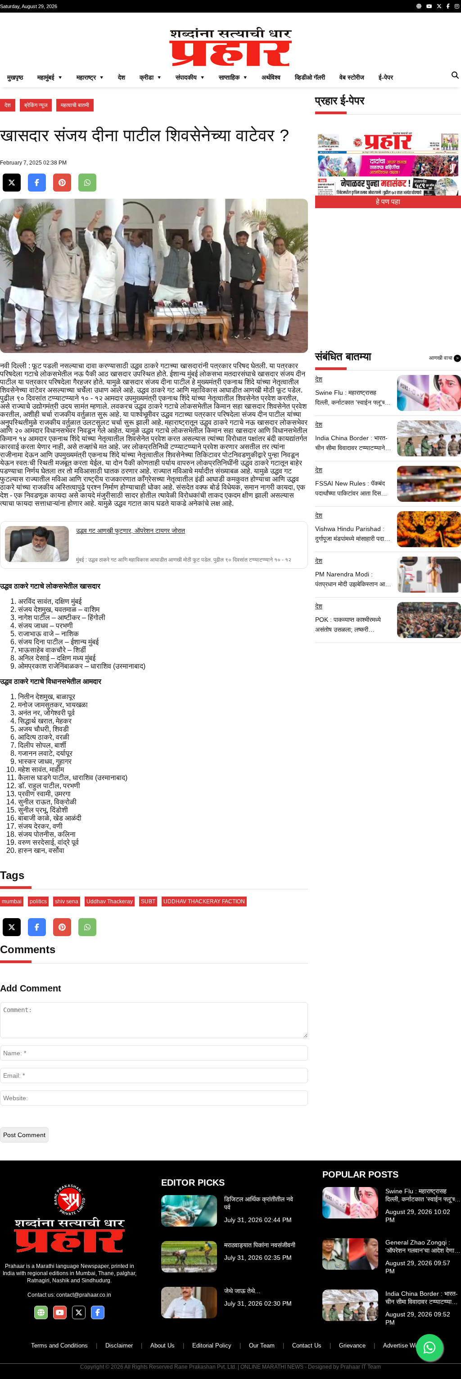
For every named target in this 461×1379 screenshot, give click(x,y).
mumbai (12, 901)
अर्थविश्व (271, 77)
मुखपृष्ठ (15, 77)
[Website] (418, 6)
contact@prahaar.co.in (83, 1295)
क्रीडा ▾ (150, 77)
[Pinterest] (62, 183)
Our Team (262, 1345)
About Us (162, 1345)
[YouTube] (429, 6)
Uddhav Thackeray (109, 901)
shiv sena (66, 901)
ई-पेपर (386, 77)
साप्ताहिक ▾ (233, 77)
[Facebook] (448, 6)
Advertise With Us (406, 1345)
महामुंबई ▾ (49, 77)
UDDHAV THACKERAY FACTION (204, 901)
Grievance (352, 1345)
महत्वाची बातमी (75, 105)
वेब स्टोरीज (351, 77)
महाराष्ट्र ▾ (90, 77)
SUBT (148, 901)
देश (121, 77)
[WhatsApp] (87, 183)
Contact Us (306, 1345)
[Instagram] (457, 6)
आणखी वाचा (444, 358)
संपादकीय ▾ (190, 77)
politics (38, 901)
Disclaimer (119, 1345)
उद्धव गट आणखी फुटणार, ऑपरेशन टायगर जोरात (130, 530)
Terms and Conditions (59, 1345)
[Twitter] (439, 6)
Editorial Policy (211, 1345)
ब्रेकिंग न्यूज (35, 105)
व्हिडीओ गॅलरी (310, 77)
